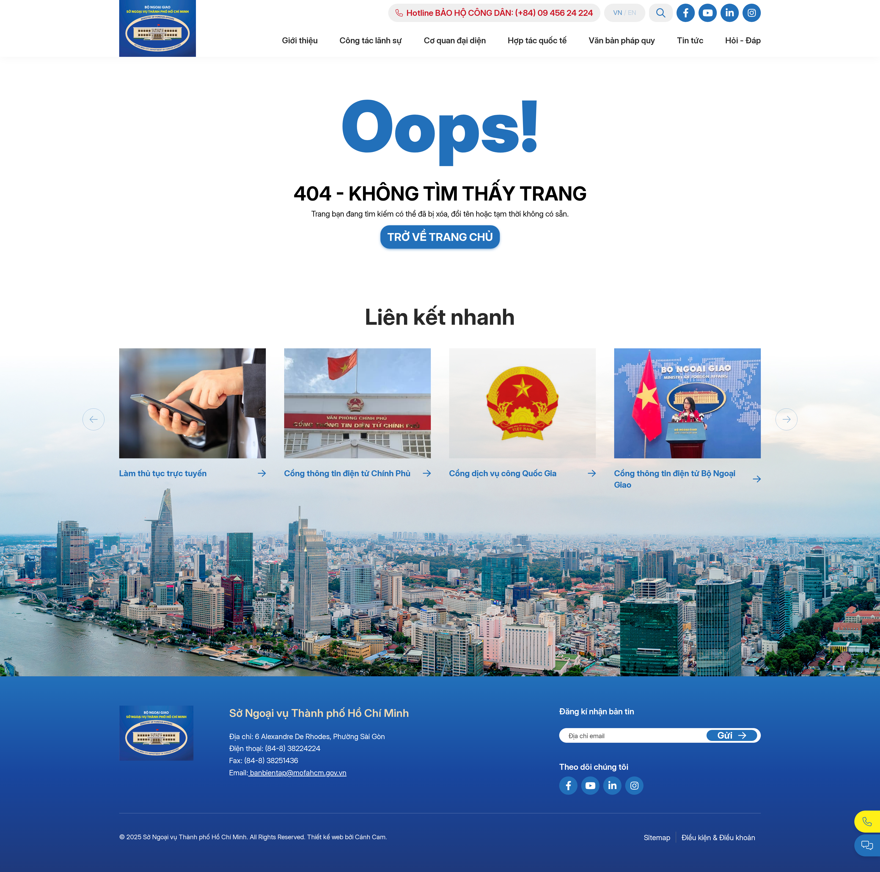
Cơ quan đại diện (455, 40)
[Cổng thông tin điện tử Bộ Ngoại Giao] (687, 403)
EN (632, 13)
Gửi (725, 735)
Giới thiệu (300, 40)
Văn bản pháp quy (622, 40)
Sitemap (657, 837)
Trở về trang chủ (440, 237)
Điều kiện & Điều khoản (718, 837)
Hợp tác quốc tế (537, 40)
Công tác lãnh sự (371, 40)
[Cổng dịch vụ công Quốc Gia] (522, 403)
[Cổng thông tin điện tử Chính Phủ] (357, 403)
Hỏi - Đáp (743, 40)
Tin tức (690, 40)
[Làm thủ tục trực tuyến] (192, 403)
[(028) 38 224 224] (867, 822)
